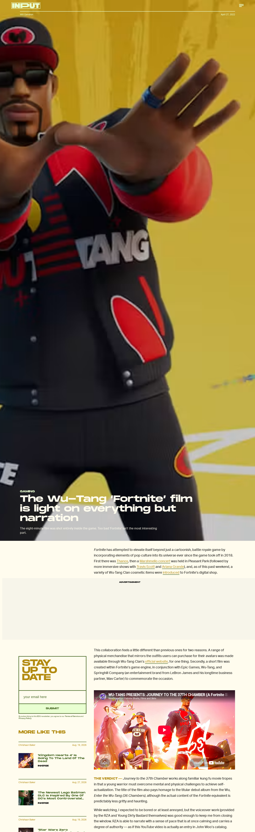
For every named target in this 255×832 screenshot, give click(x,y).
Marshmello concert (155, 561)
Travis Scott (146, 566)
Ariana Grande (173, 566)
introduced (171, 572)
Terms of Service (72, 716)
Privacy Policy (25, 718)
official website (156, 661)
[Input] (25, 5)
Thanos (122, 561)
